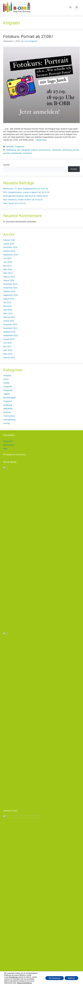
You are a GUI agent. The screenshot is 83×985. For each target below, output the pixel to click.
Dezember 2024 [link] (10, 247)
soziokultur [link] (27, 153)
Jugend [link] (6, 394)
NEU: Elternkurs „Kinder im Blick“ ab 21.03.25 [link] (22, 200)
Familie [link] (6, 383)
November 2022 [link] (10, 328)
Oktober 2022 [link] (9, 332)
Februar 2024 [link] (9, 277)
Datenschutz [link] (8, 445)
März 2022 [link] (8, 354)
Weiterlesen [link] (41, 140)
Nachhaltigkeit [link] (9, 398)
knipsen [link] (34, 150)
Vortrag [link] (6, 423)
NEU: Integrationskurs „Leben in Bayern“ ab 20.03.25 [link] (26, 192)
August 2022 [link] (8, 339)
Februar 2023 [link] (9, 317)
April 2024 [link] (7, 269)
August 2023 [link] (8, 299)
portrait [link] (76, 150)
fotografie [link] (25, 150)
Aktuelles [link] (10, 146)
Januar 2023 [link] (8, 321)
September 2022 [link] (10, 335)
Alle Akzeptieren (55, 978)
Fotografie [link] (7, 387)
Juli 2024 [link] (7, 258)
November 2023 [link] (10, 288)
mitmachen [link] (56, 150)
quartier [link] (6, 153)
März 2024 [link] (8, 273)
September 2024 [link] (10, 255)
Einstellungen (13, 977)
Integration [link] (8, 390)
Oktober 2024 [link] (9, 251)
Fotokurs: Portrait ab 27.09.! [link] (28, 36)
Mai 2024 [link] (7, 266)
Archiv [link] (6, 379)
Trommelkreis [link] (9, 416)
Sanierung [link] (7, 405)
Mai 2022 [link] (7, 346)
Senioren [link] (7, 412)
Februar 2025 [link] (9, 240)
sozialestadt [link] (16, 153)
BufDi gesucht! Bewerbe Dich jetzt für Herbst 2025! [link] (25, 196)
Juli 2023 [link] (7, 302)
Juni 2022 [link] (7, 343)
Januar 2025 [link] (8, 244)
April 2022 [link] (7, 350)
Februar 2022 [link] (9, 357)
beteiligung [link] (11, 150)
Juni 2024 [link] (7, 262)
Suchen (6, 165)
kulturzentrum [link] (45, 150)
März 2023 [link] (8, 313)
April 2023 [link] (7, 310)
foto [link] (18, 150)
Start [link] (5, 449)
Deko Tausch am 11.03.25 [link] (14, 203)
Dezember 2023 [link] (10, 284)
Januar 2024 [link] (8, 280)
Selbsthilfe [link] (7, 409)
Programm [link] (19, 146)
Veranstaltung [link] (9, 420)
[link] (16, 7)
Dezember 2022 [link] (10, 324)
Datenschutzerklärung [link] (24, 983)
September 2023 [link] (10, 295)
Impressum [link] (8, 441)
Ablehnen (71, 978)
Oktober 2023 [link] (9, 291)
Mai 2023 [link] (7, 306)
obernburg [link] (67, 150)
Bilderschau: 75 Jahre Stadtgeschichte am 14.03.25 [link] (25, 189)
